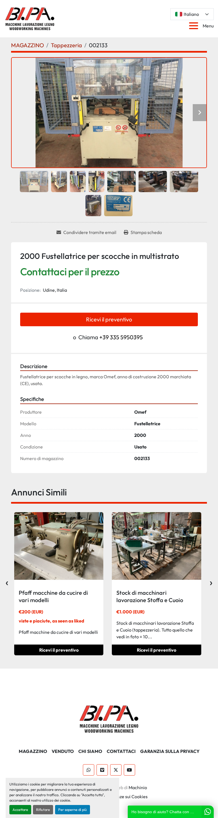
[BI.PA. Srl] (109, 718)
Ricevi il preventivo (109, 319)
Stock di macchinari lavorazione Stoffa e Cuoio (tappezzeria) (149, 600)
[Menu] (194, 25)
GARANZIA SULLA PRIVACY (170, 751)
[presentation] (7, 581)
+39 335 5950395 (121, 337)
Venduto (63, 751)
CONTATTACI (121, 751)
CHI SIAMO (90, 751)
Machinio (138, 787)
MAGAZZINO (33, 751)
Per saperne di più (72, 809)
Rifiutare (43, 809)
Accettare (20, 809)
